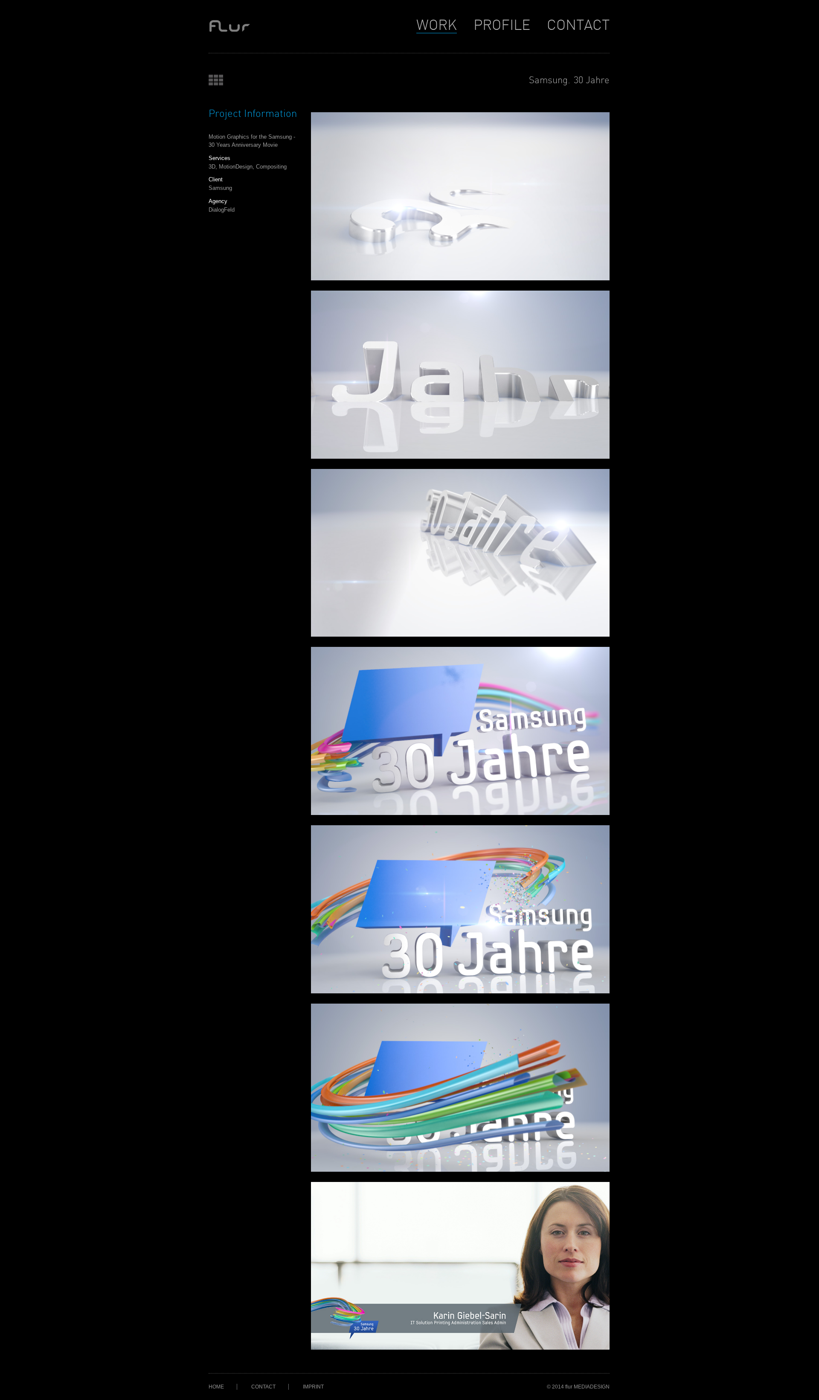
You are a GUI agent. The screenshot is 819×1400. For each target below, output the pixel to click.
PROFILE (501, 25)
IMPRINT (313, 1387)
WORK (436, 25)
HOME (216, 1387)
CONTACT (578, 25)
